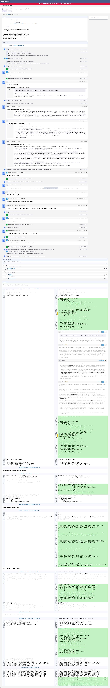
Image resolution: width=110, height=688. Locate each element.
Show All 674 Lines (30, 618)
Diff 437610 (23, 198)
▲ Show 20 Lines (22, 467)
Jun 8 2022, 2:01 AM (83, 141)
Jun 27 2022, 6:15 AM (83, 249)
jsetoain (8, 14)
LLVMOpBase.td (10, 269)
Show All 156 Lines (30, 473)
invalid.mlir (10, 274)
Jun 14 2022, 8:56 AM (83, 169)
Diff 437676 (23, 218)
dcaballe (17, 21)
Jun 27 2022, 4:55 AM (81, 240)
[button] (102, 332)
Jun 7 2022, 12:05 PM (83, 121)
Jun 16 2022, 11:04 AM (81, 205)
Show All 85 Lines (29, 667)
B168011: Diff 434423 (28, 68)
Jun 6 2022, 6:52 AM (83, 78)
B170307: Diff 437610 (28, 214)
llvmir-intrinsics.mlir (12, 278)
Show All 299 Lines (30, 571)
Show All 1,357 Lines (30, 510)
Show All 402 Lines (30, 288)
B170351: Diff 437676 (28, 224)
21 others (37, 55)
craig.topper (18, 22)
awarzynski (26, 55)
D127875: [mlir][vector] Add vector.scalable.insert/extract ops (32, 181)
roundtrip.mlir (10, 275)
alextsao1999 (20, 63)
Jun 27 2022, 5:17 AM (83, 246)
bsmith (9, 185)
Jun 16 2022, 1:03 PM (81, 218)
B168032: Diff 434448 (28, 78)
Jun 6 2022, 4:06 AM (83, 66)
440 (9, 89)
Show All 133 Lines (29, 467)
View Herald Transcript (25, 51)
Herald (9, 51)
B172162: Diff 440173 (28, 246)
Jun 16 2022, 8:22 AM (81, 185)
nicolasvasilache (36, 63)
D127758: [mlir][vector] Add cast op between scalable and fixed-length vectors (35, 169)
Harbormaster (11, 68)
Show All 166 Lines (29, 612)
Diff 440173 (23, 240)
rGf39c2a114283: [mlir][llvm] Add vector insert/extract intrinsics (25, 23)
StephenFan (21, 103)
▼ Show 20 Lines (37, 288)
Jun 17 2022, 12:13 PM (81, 230)
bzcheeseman (21, 55)
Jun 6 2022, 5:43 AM (81, 72)
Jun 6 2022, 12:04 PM (81, 81)
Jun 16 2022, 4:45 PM (83, 227)
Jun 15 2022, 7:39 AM (83, 179)
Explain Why (52, 249)
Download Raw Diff (94, 17)
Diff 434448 (23, 72)
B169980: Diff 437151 (28, 179)
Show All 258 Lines (29, 504)
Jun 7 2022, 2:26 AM (83, 106)
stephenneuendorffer (28, 63)
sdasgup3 (31, 55)
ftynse (17, 19)
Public (10, 11)
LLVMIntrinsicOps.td (11, 268)
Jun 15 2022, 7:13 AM (81, 172)
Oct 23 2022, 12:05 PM (83, 256)
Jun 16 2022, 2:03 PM (83, 224)
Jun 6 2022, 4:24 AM (83, 68)
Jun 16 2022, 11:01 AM (81, 198)
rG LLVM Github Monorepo (19, 45)
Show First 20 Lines (22, 288)
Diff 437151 (23, 172)
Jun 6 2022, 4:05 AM (83, 49)
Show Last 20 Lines (36, 467)
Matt (9, 227)
